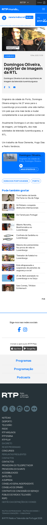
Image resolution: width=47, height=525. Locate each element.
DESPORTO (7, 421)
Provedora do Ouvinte (13, 469)
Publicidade (25, 513)
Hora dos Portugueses (16, 181)
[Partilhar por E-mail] (14, 87)
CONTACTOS (8, 461)
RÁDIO (5, 428)
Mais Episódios (28, 169)
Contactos (8, 458)
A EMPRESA (7, 480)
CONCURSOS (8, 450)
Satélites (6, 476)
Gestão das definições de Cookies (19, 502)
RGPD (4, 498)
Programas (23, 361)
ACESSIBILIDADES (10, 472)
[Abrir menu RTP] (24, 2)
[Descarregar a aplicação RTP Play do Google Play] (30, 348)
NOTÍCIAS (6, 417)
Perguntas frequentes (14, 454)
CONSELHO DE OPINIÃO (12, 487)
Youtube (27, 409)
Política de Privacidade (11, 511)
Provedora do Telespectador (17, 465)
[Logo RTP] (15, 395)
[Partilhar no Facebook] (4, 87)
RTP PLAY (6, 439)
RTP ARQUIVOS (8, 432)
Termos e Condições (10, 513)
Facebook (5, 409)
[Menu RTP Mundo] (44, 9)
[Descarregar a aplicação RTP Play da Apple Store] (16, 348)
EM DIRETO (7, 443)
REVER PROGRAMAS (11, 447)
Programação (23, 369)
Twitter (12, 409)
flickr (34, 409)
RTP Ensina (7, 436)
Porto (35, 181)
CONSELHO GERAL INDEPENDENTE (18, 483)
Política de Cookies (30, 511)
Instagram (20, 409)
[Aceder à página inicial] (15, 9)
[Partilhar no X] (9, 87)
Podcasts (23, 377)
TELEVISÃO (7, 425)
